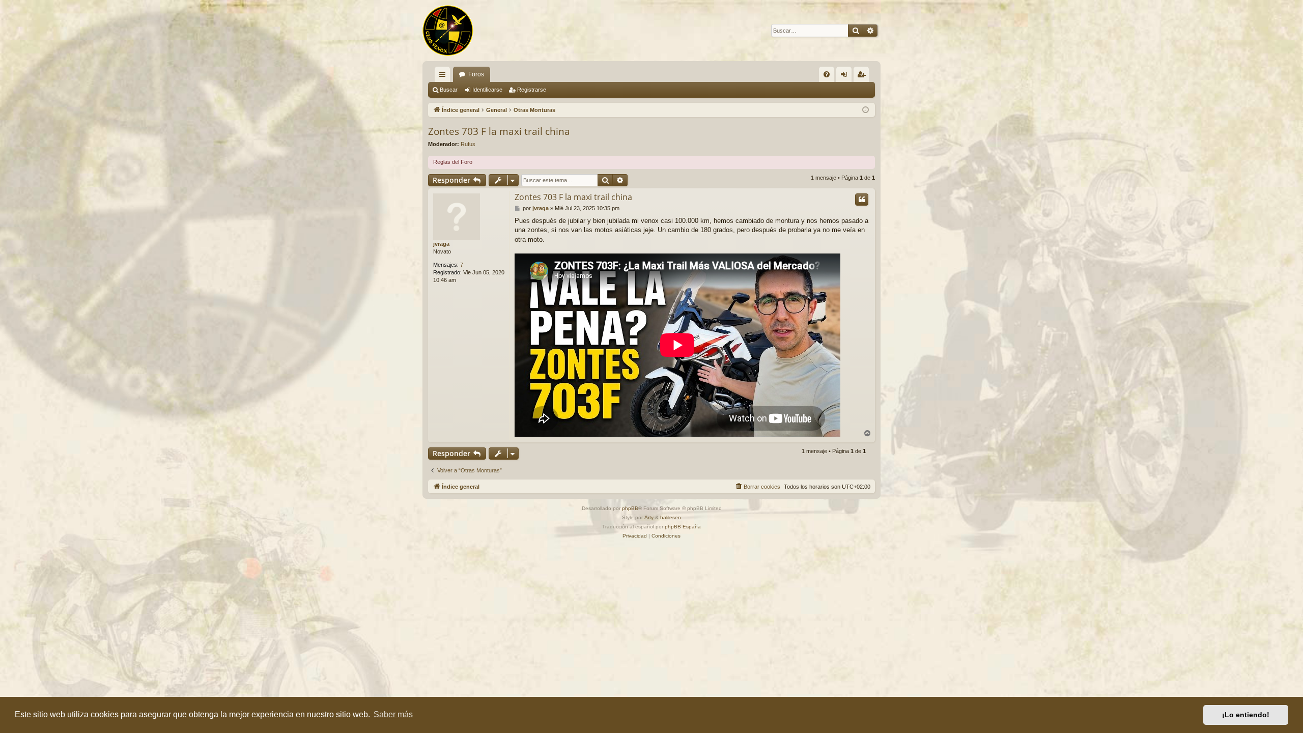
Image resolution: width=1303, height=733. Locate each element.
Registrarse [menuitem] (863, 76)
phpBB (630, 508)
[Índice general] (447, 30)
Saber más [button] (393, 714)
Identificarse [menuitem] (846, 76)
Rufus (468, 144)
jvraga (441, 244)
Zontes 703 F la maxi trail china (499, 131)
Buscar (449, 90)
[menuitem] (826, 74)
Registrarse (531, 90)
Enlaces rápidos (444, 76)
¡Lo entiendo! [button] (1245, 715)
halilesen (670, 517)
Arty (649, 517)
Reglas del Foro (452, 162)
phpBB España (683, 526)
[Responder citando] (861, 199)
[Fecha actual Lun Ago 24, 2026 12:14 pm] (865, 110)
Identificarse (487, 90)
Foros (476, 74)
